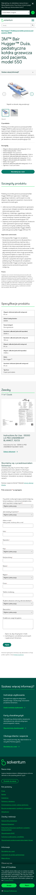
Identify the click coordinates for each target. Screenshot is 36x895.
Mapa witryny (5, 858)
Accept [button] (9, 885)
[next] (32, 94)
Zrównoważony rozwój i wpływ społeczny (14, 805)
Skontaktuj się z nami (8, 851)
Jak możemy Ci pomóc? (11, 512)
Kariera (3, 794)
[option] (18, 94)
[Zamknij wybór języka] (33, 3)
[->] (33, 12)
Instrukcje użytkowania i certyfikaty (12, 837)
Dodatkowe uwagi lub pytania (12, 618)
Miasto (5, 566)
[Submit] (33, 25)
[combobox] (18, 25)
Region (5, 575)
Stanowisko (7, 609)
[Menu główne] (33, 20)
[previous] (4, 94)
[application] (18, 92)
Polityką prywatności (19, 655)
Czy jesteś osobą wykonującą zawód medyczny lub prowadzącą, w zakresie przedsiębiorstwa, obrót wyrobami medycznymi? (18, 501)
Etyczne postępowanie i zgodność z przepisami (16, 808)
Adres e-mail (7, 520)
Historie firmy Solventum (9, 821)
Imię (4, 531)
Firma (5, 583)
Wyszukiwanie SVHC (8, 833)
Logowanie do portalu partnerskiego (12, 855)
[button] (9, 890)
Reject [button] (27, 885)
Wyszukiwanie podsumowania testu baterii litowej (17, 840)
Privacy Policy (8, 880)
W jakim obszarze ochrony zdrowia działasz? (17, 601)
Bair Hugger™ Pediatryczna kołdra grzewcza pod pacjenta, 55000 (17, 32)
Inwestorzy (4, 798)
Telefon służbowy (8, 592)
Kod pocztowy (8, 557)
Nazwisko (6, 540)
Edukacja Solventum (7, 824)
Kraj (4, 548)
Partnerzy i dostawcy (8, 801)
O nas (3, 791)
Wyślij (7, 645)
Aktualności (5, 812)
